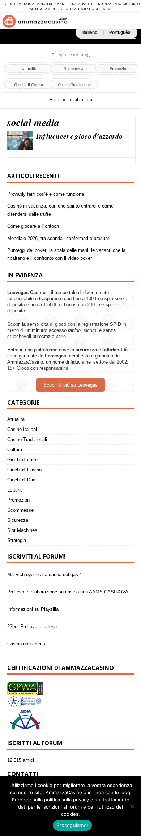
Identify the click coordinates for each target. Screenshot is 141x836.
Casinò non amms (26, 639)
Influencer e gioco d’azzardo (79, 136)
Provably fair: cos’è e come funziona (45, 194)
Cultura (14, 449)
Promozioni (19, 500)
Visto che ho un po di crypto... (38, 656)
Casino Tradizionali (74, 84)
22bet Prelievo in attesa (32, 622)
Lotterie (15, 490)
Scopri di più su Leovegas (70, 385)
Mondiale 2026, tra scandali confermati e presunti (58, 238)
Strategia (16, 540)
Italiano (89, 32)
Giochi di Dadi (22, 480)
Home (55, 100)
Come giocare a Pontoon (33, 226)
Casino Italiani (22, 429)
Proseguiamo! (72, 825)
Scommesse (74, 68)
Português (120, 32)
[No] (132, 806)
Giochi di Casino (28, 84)
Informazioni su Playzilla (33, 605)
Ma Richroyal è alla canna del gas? (44, 570)
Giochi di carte (22, 459)
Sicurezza (17, 520)
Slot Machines (22, 530)
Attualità (28, 68)
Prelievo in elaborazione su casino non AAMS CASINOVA (67, 587)
